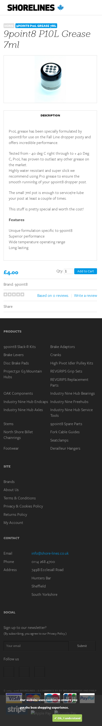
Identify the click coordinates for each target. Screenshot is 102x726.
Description (50, 115)
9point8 (21, 284)
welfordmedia (73, 690)
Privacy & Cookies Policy (23, 506)
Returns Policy (15, 514)
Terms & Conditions (20, 498)
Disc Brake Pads (16, 363)
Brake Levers (14, 355)
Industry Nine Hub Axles (23, 410)
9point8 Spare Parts (66, 424)
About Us (11, 489)
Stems (9, 424)
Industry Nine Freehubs (69, 401)
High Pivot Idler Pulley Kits (71, 363)
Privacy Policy (56, 633)
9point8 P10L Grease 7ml (36, 25)
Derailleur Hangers (65, 448)
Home (9, 25)
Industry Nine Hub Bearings (72, 393)
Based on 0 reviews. (53, 295)
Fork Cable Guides (65, 432)
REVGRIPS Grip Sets (66, 371)
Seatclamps (59, 440)
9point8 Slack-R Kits (20, 346)
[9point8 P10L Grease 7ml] (50, 79)
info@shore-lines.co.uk (50, 553)
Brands (9, 481)
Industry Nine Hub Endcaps (26, 401)
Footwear (11, 448)
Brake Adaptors (62, 346)
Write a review (85, 295)
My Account (13, 522)
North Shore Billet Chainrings (18, 434)
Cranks (55, 355)
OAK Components (18, 393)
